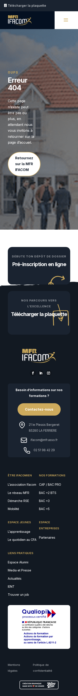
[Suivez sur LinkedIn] (41, 373)
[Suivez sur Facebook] (33, 373)
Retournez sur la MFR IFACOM (24, 164)
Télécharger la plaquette (27, 5)
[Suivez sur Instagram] (49, 373)
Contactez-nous (39, 409)
